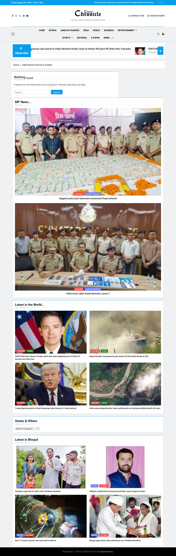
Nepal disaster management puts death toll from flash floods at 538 (118, 356)
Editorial (82, 38)
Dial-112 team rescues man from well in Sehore (35, 540)
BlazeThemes (107, 551)
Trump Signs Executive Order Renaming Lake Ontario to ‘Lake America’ (46, 408)
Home (42, 30)
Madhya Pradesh (70, 30)
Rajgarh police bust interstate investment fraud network (88, 198)
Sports (66, 38)
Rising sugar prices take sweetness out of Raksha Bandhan (115, 540)
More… (107, 38)
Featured (79, 194)
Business (109, 30)
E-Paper (95, 38)
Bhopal (53, 30)
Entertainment (126, 30)
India (86, 30)
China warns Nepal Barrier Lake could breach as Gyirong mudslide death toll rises (124, 408)
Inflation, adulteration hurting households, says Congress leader (117, 491)
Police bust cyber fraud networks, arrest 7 (88, 293)
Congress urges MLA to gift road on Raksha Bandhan (38, 491)
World (96, 30)
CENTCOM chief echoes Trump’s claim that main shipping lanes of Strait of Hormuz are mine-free (122, 3)
